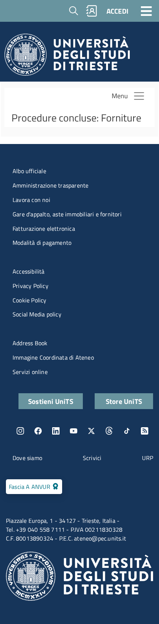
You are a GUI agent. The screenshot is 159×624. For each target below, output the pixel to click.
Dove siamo (27, 457)
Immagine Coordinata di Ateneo (53, 357)
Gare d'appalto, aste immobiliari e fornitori (67, 214)
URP (147, 457)
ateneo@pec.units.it (100, 538)
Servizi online (30, 371)
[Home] (67, 56)
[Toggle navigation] (146, 10)
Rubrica (92, 11)
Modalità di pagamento (42, 242)
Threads (109, 431)
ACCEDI (117, 11)
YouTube (74, 431)
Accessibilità (29, 271)
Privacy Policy (30, 285)
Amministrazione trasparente (50, 185)
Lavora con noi (31, 199)
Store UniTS (124, 401)
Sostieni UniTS (50, 401)
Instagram (20, 431)
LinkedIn (56, 431)
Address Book (30, 343)
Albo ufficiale (29, 171)
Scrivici (92, 457)
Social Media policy (37, 314)
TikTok (127, 431)
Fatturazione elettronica (44, 228)
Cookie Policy (30, 300)
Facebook (38, 431)
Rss (144, 431)
